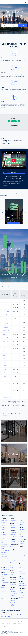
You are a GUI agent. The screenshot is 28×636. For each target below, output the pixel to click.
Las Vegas (12, 572)
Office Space (14, 431)
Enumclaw (5, 334)
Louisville (12, 527)
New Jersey (13, 579)
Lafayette (12, 534)
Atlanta (3, 587)
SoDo (5, 380)
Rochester (12, 595)
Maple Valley (6, 351)
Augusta (3, 589)
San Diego (3, 554)
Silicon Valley (4, 558)
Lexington (12, 525)
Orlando (3, 578)
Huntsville (3, 522)
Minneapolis (13, 556)
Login (25, 2)
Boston (12, 546)
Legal (14, 623)
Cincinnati (21, 520)
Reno (11, 574)
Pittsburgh (21, 543)
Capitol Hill (5, 318)
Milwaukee (21, 597)
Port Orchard (6, 365)
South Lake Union (6, 383)
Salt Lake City (22, 578)
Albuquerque (13, 584)
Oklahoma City (22, 529)
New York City (13, 593)
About (2, 621)
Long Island (13, 591)
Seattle (8, 137)
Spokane (21, 592)
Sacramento (4, 552)
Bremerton (6, 311)
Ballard (6, 304)
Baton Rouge (13, 532)
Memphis (21, 559)
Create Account (19, 2)
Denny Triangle (5, 330)
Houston (21, 571)
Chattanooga (22, 555)
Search (22, 25)
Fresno (3, 540)
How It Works (10, 621)
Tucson (3, 529)
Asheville (12, 600)
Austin (20, 565)
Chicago (3, 600)
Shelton (6, 376)
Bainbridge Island (6, 300)
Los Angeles (4, 544)
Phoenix (3, 527)
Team (2, 623)
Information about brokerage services (11, 632)
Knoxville (21, 557)
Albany (11, 589)
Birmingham (4, 520)
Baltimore (12, 541)
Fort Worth (21, 569)
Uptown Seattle (6, 397)
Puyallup (6, 369)
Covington (5, 327)
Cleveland (21, 522)
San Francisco (4, 556)
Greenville (21, 550)
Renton (6, 373)
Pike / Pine (5, 362)
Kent (6, 344)
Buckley (6, 314)
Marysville (5, 355)
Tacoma (6, 390)
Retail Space (14, 454)
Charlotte (12, 602)
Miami (2, 576)
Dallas (20, 567)
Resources (8, 623)
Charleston (21, 548)
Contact (17, 621)
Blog (19, 623)
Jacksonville (4, 574)
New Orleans (13, 536)
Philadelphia (22, 541)
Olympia (6, 358)
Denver (3, 563)
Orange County (5, 550)
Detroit (12, 551)
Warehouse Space (14, 477)
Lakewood (5, 348)
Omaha (12, 567)
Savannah (3, 591)
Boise (2, 596)
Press (22, 621)
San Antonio (22, 573)
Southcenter (6, 387)
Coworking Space (14, 500)
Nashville (21, 560)
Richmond (21, 583)
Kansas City (13, 560)
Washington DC (5, 569)
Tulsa (20, 531)
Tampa (3, 580)
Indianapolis (13, 520)
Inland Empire (4, 542)
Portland (21, 536)
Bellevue (6, 307)
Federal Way (14, 137)
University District (5, 394)
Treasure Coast (5, 582)
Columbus (21, 524)
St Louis (12, 562)
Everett (6, 337)
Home (2, 137)
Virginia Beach (22, 585)
